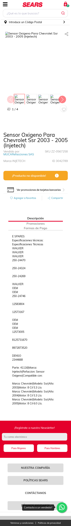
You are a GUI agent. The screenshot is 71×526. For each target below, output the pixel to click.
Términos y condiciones (22, 523)
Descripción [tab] (35, 218)
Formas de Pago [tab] (35, 228)
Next (62, 98)
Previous (10, 98)
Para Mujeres (18, 448)
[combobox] (35, 13)
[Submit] (63, 13)
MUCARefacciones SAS (18, 154)
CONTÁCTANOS (35, 493)
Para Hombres (52, 448)
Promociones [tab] (36, 223)
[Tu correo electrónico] (35, 438)
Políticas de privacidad (49, 523)
